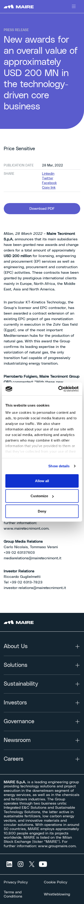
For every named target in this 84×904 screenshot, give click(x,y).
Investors (15, 703)
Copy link (49, 187)
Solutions (15, 665)
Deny (42, 511)
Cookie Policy (55, 882)
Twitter (47, 178)
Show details (59, 466)
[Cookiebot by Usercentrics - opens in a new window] (59, 389)
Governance (19, 721)
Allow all (42, 481)
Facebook (49, 183)
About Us (16, 646)
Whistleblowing (57, 894)
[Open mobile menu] (73, 6)
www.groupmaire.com (57, 846)
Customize (39, 496)
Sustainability (21, 684)
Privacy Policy (16, 882)
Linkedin (48, 173)
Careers (13, 759)
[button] (42, 208)
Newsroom (17, 740)
